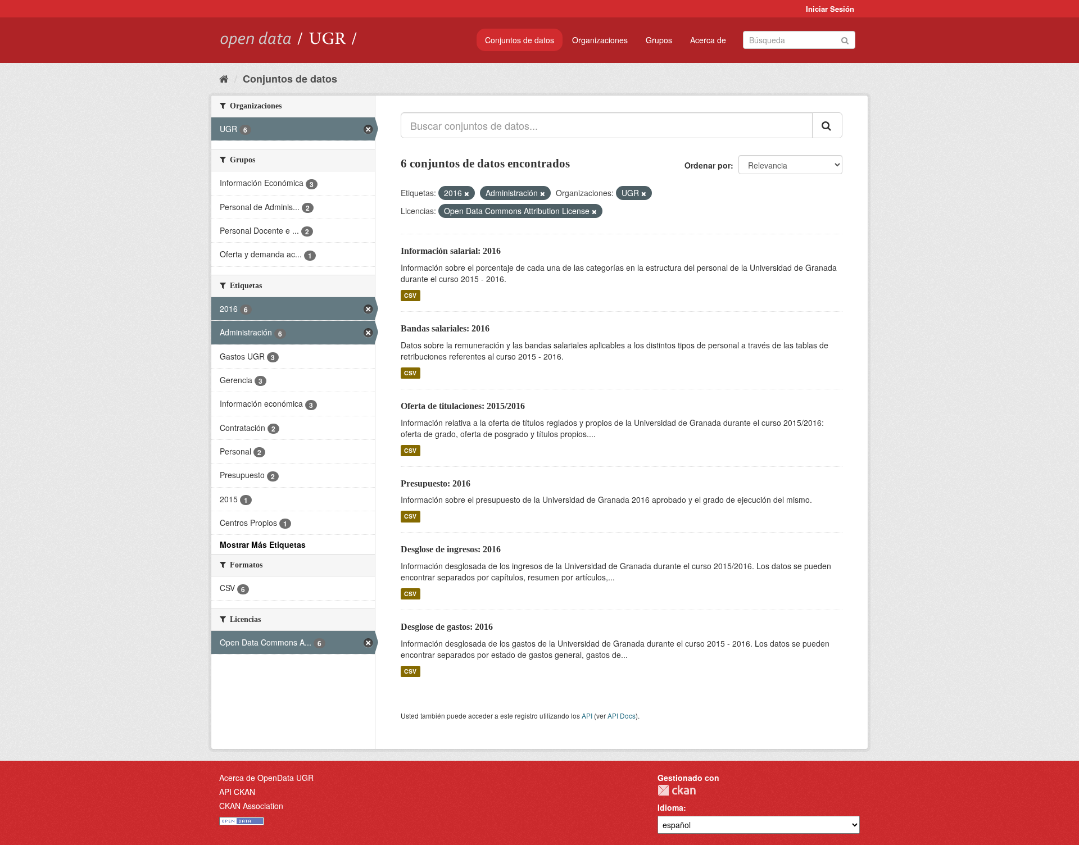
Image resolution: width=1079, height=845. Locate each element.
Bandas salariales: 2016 (445, 328)
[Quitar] (466, 193)
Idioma (670, 807)
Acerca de (708, 40)
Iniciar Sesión (830, 8)
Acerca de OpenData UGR (266, 777)
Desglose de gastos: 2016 (447, 627)
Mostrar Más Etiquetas (263, 544)
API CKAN (237, 791)
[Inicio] (224, 78)
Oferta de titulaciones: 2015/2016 (463, 406)
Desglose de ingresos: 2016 (451, 549)
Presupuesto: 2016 (435, 483)
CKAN (677, 790)
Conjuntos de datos (519, 40)
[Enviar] (845, 39)
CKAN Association (251, 805)
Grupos (659, 40)
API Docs (621, 715)
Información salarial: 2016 (451, 251)
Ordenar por (707, 165)
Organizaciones (600, 40)
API (587, 715)
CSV (410, 295)
